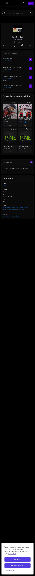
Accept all (17, 559)
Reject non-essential (17, 565)
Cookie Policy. (12, 554)
